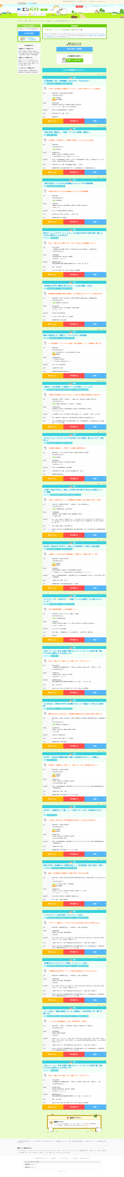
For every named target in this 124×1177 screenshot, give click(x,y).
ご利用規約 (53, 1158)
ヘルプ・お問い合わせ (95, 6)
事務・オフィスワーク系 (24, 60)
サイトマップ (104, 6)
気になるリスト (25, 14)
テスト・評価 (48, 1152)
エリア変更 (51, 9)
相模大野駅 (22, 54)
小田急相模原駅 (34, 54)
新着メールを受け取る (74, 60)
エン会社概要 (74, 1158)
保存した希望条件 (40, 14)
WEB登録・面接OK (23, 70)
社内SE (104, 1150)
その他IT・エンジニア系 (95, 1150)
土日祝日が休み (34, 72)
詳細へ (95, 121)
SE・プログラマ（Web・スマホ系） (34, 1152)
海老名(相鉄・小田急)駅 (27, 53)
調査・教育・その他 (25, 65)
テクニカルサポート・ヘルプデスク (83, 33)
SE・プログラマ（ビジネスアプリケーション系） (48, 1150)
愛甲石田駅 (36, 53)
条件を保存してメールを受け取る (31, 39)
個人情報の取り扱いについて (41, 1158)
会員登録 (79, 6)
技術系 (33, 61)
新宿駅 (24, 51)
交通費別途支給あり (33, 70)
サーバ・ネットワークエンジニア (61, 35)
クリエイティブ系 (27, 61)
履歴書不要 (21, 72)
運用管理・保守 (83, 1150)
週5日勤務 (27, 72)
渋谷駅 (20, 51)
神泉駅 (34, 51)
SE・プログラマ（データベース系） (62, 1152)
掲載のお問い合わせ (84, 1158)
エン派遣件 (22, 3)
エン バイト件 (32, 3)
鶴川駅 (27, 54)
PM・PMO (21, 1152)
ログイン (86, 6)
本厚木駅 (29, 51)
